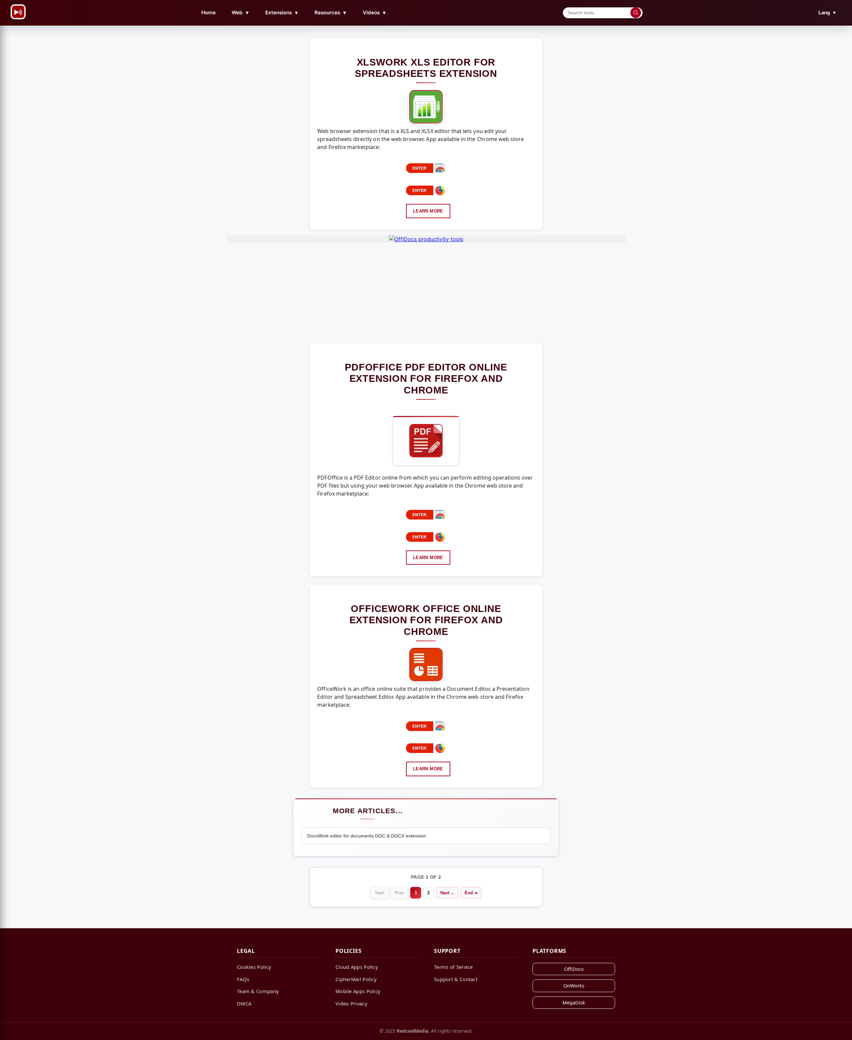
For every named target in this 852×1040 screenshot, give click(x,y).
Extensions (282, 12)
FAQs (243, 979)
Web (241, 12)
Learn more (428, 211)
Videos (375, 12)
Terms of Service (453, 967)
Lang (827, 12)
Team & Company (258, 991)
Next (444, 892)
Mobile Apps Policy (357, 991)
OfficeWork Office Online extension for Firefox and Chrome (426, 620)
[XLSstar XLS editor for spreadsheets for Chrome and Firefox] (426, 106)
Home (208, 12)
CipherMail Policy (356, 979)
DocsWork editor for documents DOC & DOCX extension (366, 835)
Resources (331, 12)
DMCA (244, 1003)
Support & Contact (456, 979)
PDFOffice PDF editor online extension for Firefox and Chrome (426, 378)
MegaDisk (573, 1002)
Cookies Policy (254, 967)
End (469, 892)
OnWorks (573, 985)
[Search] (635, 12)
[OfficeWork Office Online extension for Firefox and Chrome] (426, 664)
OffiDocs (574, 969)
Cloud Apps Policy (356, 967)
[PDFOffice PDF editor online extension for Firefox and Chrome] (426, 440)
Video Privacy (351, 1003)
